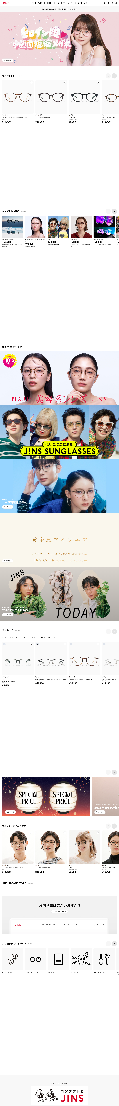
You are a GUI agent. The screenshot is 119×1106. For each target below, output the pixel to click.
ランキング (7, 462)
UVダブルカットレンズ (76, 161)
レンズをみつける (10, 133)
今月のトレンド (9, 76)
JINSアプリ (63, 841)
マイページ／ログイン (36, 841)
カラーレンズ (51, 161)
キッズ (3, 856)
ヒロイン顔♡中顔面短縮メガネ (42, 117)
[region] (59, 1100)
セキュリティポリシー (85, 866)
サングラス (61, 3)
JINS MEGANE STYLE (14, 639)
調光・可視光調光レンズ (8, 161)
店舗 (18, 841)
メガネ (4, 469)
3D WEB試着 (78, 841)
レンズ (70, 3)
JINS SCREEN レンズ (98, 161)
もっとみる (21, 75)
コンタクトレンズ (81, 3)
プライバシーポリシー (73, 866)
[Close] (116, 1100)
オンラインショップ (21, 844)
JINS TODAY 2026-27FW (108, 117)
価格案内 (77, 850)
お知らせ (48, 841)
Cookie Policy (60, 1104)
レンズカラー (33, 469)
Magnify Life (93, 841)
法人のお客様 (93, 850)
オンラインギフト (79, 847)
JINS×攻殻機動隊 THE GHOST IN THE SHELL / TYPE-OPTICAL (50, 510)
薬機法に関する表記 (105, 866)
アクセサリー (5, 859)
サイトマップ (114, 866)
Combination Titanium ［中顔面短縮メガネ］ (13, 623)
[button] (114, 75)
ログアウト (34, 844)
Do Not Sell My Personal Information (85, 1100)
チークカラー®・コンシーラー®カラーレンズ (35, 162)
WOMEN (51, 469)
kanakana (9, 674)
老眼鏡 (3, 853)
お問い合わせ (49, 850)
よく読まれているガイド (14, 735)
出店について (93, 853)
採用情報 (92, 847)
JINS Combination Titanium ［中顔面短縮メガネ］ (14, 117)
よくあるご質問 (49, 844)
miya (31, 674)
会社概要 (92, 844)
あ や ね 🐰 (56, 674)
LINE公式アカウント (36, 847)
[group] (46, 552)
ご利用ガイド (49, 847)
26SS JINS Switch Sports (8, 513)
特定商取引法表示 (95, 866)
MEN (43, 469)
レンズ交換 (78, 844)
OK (103, 1100)
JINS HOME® (72, 117)
